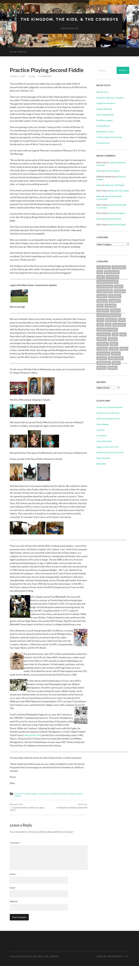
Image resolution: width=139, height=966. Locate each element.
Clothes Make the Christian (109, 137)
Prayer (114, 344)
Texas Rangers (104, 363)
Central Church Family (107, 281)
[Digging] (19, 295)
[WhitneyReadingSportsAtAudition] (55, 533)
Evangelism (114, 301)
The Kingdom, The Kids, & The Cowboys (70, 19)
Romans (64, 794)
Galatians (115, 310)
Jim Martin (101, 435)
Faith (100, 305)
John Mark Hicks (104, 441)
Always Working (104, 109)
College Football (105, 291)
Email (13, 887)
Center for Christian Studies (109, 407)
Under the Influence (105, 103)
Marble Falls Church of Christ (110, 452)
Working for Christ (105, 131)
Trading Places (103, 125)
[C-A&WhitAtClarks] (18, 446)
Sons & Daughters (117, 213)
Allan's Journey (111, 272)
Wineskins (101, 463)
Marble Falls (55, 794)
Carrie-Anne (112, 277)
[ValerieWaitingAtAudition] (36, 533)
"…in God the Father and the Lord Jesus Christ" (27, 807)
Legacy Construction (40, 794)
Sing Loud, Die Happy (114, 185)
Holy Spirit (111, 320)
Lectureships (119, 325)
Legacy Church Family (107, 329)
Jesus (100, 325)
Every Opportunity (105, 114)
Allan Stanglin (18, 52)
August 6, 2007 (17, 76)
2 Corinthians (119, 267)
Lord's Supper (103, 334)
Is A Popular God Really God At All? (71, 806)
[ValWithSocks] (34, 446)
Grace (100, 320)
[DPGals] (34, 393)
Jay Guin (100, 429)
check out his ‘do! (31, 735)
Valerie (18, 796)
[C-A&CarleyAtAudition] (18, 533)
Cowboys (102, 296)
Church (119, 286)
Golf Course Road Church (109, 315)
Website (14, 901)
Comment (15, 842)
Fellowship (110, 305)
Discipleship (114, 296)
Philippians (102, 344)
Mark (123, 334)
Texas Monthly (103, 458)
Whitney (101, 368)
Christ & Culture (105, 286)
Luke (115, 334)
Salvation (102, 358)
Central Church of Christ (107, 413)
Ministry (112, 339)
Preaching (102, 349)
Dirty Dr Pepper (112, 170)
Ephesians (102, 301)
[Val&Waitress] (48, 393)
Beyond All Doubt (113, 218)
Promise (113, 349)
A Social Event (103, 143)
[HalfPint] (36, 416)
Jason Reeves (102, 424)
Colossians (119, 291)
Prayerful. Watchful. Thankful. (110, 97)
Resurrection (103, 353)
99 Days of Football (23, 794)
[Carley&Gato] (50, 446)
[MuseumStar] (29, 479)
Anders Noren (114, 956)
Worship (112, 368)
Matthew (101, 339)
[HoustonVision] (43, 479)
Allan (32, 76)
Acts (100, 272)
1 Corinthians (103, 267)
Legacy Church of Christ (107, 446)
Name (13, 874)
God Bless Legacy (104, 120)
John (108, 325)
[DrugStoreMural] (18, 393)
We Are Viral (102, 92)
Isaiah (121, 320)
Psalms (124, 349)
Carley (100, 277)
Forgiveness (103, 310)
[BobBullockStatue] (16, 479)
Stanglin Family (75, 794)
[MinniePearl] (18, 416)
